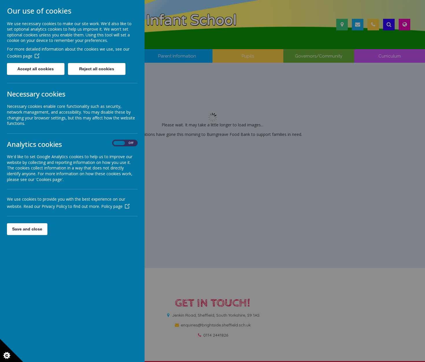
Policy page (112, 206)
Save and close (27, 229)
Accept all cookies (35, 69)
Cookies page (19, 56)
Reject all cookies (96, 69)
